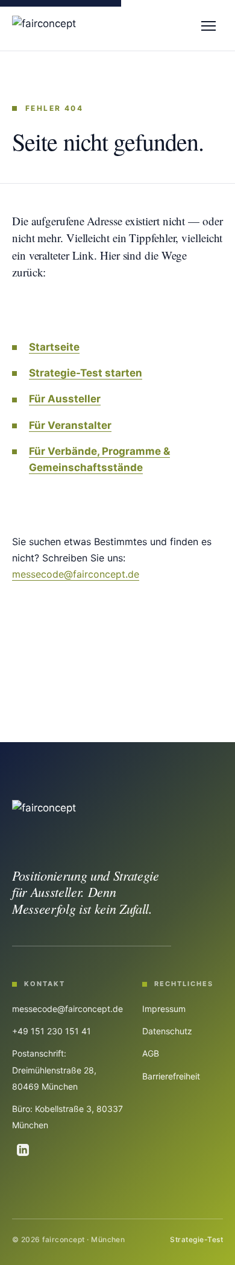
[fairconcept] (44, 25)
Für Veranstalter (70, 425)
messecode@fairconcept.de (75, 574)
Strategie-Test (196, 1239)
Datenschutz (167, 1031)
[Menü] (208, 25)
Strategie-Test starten (85, 373)
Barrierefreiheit (171, 1076)
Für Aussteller (65, 399)
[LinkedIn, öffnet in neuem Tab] (23, 1150)
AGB (150, 1053)
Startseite (54, 347)
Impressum (164, 1009)
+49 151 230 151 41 (51, 1031)
